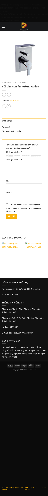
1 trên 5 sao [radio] (6, 155)
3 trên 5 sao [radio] (17, 155)
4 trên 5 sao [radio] (25, 155)
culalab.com (31, 370)
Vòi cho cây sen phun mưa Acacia (12, 489)
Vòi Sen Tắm (20, 83)
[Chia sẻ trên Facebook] (4, 106)
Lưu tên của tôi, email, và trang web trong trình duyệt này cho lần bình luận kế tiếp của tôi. (23, 207)
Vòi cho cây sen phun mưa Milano (35, 489)
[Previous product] (9, 95)
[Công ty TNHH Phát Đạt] (24, 26)
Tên (8, 181)
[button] (3, 27)
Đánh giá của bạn (14, 152)
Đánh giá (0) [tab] (7, 121)
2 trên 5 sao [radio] (10, 155)
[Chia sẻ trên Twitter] (9, 106)
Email (8, 193)
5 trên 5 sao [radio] (35, 155)
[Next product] (4, 95)
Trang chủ (7, 83)
